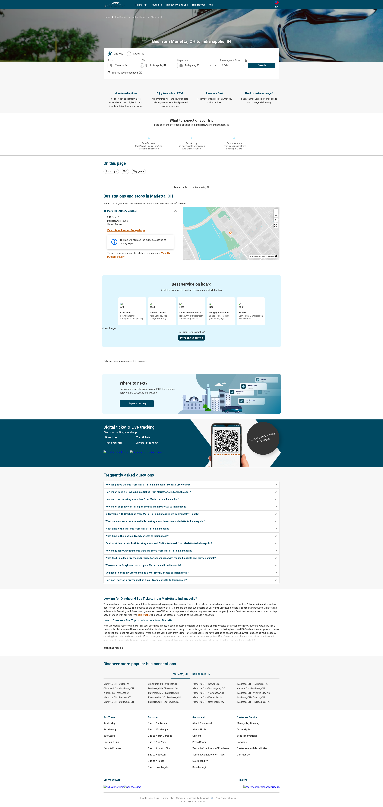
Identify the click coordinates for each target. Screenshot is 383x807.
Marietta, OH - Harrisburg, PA (252, 684)
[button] (141, 211)
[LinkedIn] (242, 787)
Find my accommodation (125, 72)
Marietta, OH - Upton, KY (116, 684)
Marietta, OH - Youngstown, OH (209, 693)
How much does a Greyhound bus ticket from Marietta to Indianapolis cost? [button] (148, 492)
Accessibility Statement (198, 798)
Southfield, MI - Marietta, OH (163, 684)
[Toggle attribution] (276, 256)
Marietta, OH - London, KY (117, 697)
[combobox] (127, 65)
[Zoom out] (276, 215)
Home (107, 17)
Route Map (109, 723)
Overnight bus (111, 742)
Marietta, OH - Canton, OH (251, 697)
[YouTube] (241, 787)
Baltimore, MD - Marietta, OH (163, 693)
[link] (191, 394)
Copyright (180, 798)
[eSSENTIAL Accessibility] (262, 787)
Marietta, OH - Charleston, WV (208, 702)
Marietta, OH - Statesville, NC (163, 702)
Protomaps (254, 256)
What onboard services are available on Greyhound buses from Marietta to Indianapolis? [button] (155, 521)
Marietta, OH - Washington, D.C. (209, 688)
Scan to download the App (227, 454)
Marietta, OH (157, 17)
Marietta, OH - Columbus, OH (119, 702)
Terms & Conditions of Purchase (210, 748)
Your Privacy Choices (225, 798)
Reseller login (199, 767)
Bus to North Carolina (160, 735)
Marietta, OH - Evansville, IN (207, 697)
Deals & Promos (112, 748)
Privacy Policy (167, 798)
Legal (156, 798)
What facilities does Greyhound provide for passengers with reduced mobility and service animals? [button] (160, 558)
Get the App (110, 729)
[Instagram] (240, 787)
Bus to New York (157, 742)
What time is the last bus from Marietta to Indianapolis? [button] (137, 536)
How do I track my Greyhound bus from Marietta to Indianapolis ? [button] (142, 499)
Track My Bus (244, 729)
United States (139, 17)
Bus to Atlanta (156, 761)
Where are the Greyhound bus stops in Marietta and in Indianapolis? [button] (143, 565)
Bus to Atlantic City (159, 748)
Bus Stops (109, 735)
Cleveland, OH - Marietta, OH (119, 688)
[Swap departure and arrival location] (142, 65)
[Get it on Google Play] (114, 787)
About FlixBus (200, 729)
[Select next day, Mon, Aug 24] (215, 65)
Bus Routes (121, 17)
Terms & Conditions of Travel (208, 754)
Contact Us (243, 754)
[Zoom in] (276, 211)
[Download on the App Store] (132, 787)
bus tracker (144, 615)
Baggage (242, 742)
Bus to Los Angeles (159, 767)
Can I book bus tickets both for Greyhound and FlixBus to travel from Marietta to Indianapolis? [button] (158, 543)
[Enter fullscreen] (276, 225)
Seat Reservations (247, 735)
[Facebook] (239, 787)
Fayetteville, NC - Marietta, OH (164, 697)
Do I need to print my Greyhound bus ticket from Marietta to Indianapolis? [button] (147, 572)
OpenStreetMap (267, 256)
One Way (118, 53)
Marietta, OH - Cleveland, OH (163, 688)
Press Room (199, 742)
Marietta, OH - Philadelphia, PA (253, 702)
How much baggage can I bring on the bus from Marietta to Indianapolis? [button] (146, 506)
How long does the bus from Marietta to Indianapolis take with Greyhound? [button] (147, 484)
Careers (196, 735)
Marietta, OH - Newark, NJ (206, 684)
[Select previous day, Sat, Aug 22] (211, 65)
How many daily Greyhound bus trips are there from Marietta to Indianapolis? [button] (148, 550)
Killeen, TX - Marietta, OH (117, 693)
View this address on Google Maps (126, 230)
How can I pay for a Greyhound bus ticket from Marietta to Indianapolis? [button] (146, 580)
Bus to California (157, 723)
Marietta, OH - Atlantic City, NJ (253, 693)
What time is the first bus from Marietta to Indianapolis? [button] (137, 528)
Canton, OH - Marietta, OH (251, 688)
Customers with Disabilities (252, 748)
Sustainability (200, 761)
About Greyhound (202, 723)
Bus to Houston (157, 754)
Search (262, 65)
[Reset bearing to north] (276, 219)
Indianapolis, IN (200, 187)
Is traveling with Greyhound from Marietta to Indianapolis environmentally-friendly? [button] (152, 514)
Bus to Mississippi (158, 729)
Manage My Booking (248, 723)
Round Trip (138, 53)
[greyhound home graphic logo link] (114, 4)
